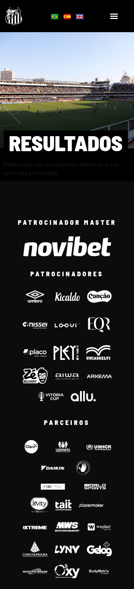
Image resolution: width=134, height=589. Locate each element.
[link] (22, 16)
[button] (114, 16)
